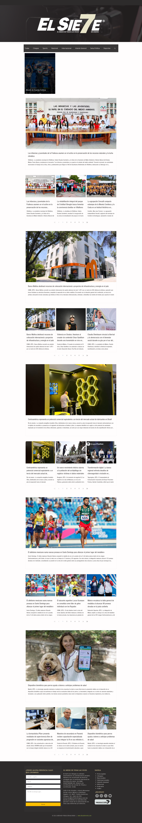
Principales (101, 774)
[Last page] (87, 222)
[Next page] (83, 222)
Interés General (80, 48)
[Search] (116, 3)
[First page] (54, 222)
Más (105, 48)
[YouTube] (110, 795)
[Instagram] (101, 795)
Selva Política (95, 48)
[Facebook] (97, 795)
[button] (115, 48)
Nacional (54, 48)
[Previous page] (58, 222)
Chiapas (36, 48)
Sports (45, 48)
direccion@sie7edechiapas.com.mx (75, 798)
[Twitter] (105, 795)
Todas (27, 48)
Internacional (66, 48)
